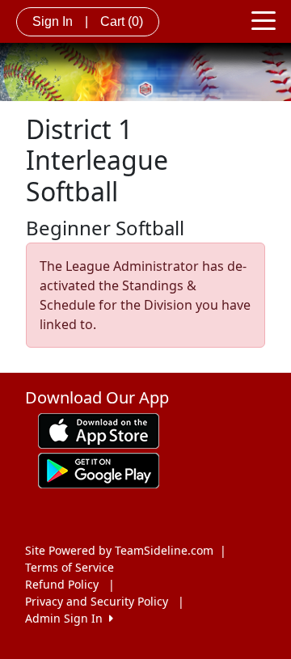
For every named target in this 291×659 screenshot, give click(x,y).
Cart (121, 21)
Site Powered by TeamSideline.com (119, 550)
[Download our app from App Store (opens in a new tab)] (98, 429)
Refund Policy (62, 584)
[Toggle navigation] (263, 19)
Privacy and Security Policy (96, 601)
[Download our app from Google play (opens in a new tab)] (98, 469)
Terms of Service (69, 567)
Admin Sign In (67, 618)
